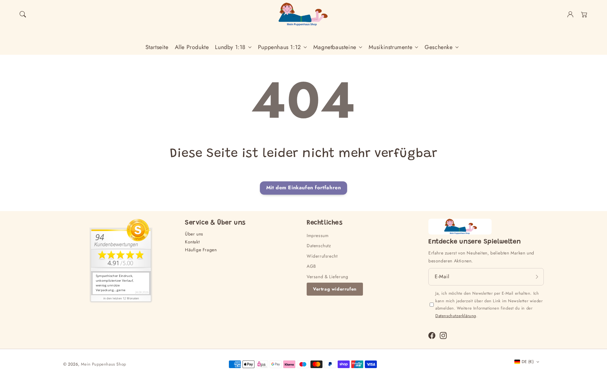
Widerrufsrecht (322, 256)
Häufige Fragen (201, 250)
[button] (23, 14)
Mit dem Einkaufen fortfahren (303, 187)
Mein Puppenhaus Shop (103, 364)
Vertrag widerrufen (335, 289)
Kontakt (192, 242)
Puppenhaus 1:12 (279, 47)
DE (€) (528, 362)
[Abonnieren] (537, 276)
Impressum (317, 235)
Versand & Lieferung (327, 276)
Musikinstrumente (391, 47)
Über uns (194, 234)
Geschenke (438, 47)
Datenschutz (319, 245)
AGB (311, 266)
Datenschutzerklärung (455, 316)
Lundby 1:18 (230, 47)
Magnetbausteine (334, 47)
